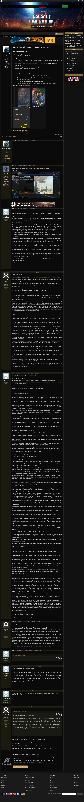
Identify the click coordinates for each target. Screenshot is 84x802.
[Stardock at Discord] (71, 80)
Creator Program (53, 787)
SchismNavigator (6, 53)
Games (10, 0)
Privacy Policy (34, 799)
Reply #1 (14, 140)
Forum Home (5, 36)
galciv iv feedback (58, 134)
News (20, 0)
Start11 (2, 780)
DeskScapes (3, 784)
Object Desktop (4, 777)
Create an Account (77, 780)
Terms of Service (41, 799)
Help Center (76, 777)
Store (65, 6)
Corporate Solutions (4, 779)
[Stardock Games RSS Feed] (78, 80)
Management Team (53, 780)
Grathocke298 (6, 698)
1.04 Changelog (20, 130)
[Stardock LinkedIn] (76, 80)
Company (52, 775)
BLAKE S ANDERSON (6, 216)
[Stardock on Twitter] (68, 78)
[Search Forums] (83, 1)
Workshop (49, 6)
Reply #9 (14, 690)
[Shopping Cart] (80, 1)
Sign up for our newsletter (54, 793)
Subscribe (79, 793)
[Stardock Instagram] (77, 78)
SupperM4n (6, 280)
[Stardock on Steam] (79, 78)
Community (15, 0)
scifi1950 (6, 173)
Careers (51, 782)
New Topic (58, 33)
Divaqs (6, 629)
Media (30, 6)
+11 (6, 675)
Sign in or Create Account (20, 766)
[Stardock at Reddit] (69, 80)
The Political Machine (29, 785)
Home (19, 6)
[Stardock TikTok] (74, 80)
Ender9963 (6, 673)
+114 (6, 720)
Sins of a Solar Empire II (29, 782)
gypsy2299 (6, 714)
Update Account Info (78, 785)
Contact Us (52, 789)
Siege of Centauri (28, 789)
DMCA (46, 799)
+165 (6, 61)
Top (61, 140)
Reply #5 (14, 373)
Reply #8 (14, 666)
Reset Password (77, 784)
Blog (24, 0)
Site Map (50, 799)
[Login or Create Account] (78, 1)
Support (28, 0)
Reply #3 (14, 208)
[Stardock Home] (1, 1)
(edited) (37, 272)
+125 (6, 179)
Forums (51, 790)
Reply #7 (14, 650)
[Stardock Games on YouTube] (73, 78)
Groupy (2, 787)
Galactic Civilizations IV (9, 44)
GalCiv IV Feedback (18, 44)
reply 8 (24, 711)
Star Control (27, 784)
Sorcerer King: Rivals (28, 790)
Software (5, 0)
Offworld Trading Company (30, 787)
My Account (76, 779)
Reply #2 (14, 165)
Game (25, 6)
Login (15, 36)
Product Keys (76, 782)
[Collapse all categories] (82, 51)
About (51, 777)
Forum (42, 6)
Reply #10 (14, 706)
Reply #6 (14, 621)
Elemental (27, 779)
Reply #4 (14, 272)
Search (11, 36)
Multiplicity (3, 785)
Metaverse (58, 6)
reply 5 (24, 655)
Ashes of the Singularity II (29, 777)
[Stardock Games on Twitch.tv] (75, 78)
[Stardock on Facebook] (70, 78)
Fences (2, 782)
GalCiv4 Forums (28, 49)
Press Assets (52, 785)
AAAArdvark (6, 381)
